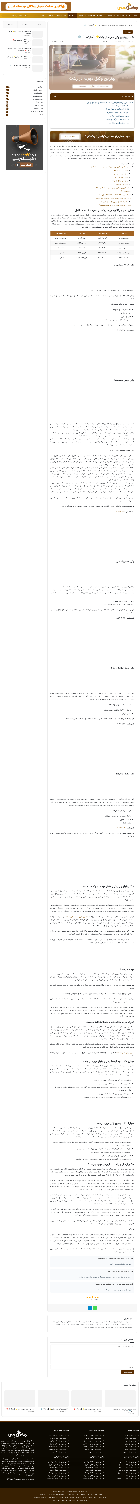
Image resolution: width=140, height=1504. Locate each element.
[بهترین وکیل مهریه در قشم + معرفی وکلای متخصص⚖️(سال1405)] (120, 1398)
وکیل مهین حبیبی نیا (121, 173)
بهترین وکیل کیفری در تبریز (93, 1449)
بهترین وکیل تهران (130, 1435)
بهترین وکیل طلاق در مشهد (92, 1475)
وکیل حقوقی (82, 15)
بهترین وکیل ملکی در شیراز (58, 1443)
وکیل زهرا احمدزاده (121, 184)
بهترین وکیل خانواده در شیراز (127, 1473)
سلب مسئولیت (73, 1500)
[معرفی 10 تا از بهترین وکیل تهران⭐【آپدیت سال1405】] (37, 34)
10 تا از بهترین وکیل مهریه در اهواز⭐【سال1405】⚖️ (55, 1409)
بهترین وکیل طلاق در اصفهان (92, 1478)
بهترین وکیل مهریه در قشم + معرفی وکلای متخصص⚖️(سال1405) (125, 1410)
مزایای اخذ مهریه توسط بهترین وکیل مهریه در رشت (113, 198)
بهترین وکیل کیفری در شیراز (92, 1441)
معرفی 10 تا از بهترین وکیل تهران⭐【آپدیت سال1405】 (19, 32)
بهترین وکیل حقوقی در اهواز (57, 1473)
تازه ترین (24, 24)
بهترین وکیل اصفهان (130, 1452)
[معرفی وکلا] (92, 136)
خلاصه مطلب (127, 96)
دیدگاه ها (10, 24)
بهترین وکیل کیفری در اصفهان (92, 1443)
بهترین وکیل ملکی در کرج (58, 1438)
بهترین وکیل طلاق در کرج (93, 1464)
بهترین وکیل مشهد (130, 1446)
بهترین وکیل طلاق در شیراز (93, 1470)
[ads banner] (24, 147)
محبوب (39, 24)
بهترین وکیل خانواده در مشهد (127, 1475)
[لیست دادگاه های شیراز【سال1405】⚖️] (37, 68)
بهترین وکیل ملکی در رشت (58, 1452)
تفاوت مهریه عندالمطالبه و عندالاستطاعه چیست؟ (115, 194)
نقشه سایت (83, 1500)
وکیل (129, 15)
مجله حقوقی (51, 15)
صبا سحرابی (130, 42)
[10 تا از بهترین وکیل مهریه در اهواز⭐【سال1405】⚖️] (53, 1398)
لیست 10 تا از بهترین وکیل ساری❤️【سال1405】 (22, 41)
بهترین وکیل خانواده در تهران (127, 1462)
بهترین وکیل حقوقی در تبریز (57, 1467)
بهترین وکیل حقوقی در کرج (57, 1464)
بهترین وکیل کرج (131, 1441)
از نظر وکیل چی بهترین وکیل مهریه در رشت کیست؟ (113, 187)
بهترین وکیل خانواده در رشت (77, 916)
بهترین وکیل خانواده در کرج (127, 1464)
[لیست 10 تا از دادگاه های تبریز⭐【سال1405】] (37, 59)
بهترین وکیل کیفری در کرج (93, 1438)
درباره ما (64, 1500)
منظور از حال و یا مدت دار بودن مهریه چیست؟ (115, 205)
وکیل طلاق (92, 15)
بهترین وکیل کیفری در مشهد (92, 1452)
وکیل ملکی (121, 15)
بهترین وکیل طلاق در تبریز (93, 1467)
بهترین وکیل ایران (130, 1438)
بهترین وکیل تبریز (131, 1443)
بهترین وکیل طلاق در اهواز (93, 1473)
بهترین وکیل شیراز (130, 1449)
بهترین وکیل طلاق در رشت (125, 1052)
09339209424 (10, 1479)
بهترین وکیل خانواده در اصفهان (126, 1478)
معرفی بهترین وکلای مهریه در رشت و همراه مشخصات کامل (111, 166)
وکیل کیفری (101, 15)
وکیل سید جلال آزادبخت (119, 180)
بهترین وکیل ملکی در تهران (57, 1435)
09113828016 (120, 511)
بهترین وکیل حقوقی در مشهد (57, 1475)
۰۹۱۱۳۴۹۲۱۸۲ (120, 828)
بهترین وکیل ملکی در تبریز (58, 1441)
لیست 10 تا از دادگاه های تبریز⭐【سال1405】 (18, 57)
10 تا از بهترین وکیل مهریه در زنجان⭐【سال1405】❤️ (20, 1409)
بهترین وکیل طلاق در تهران (92, 1462)
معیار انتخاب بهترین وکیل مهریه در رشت (114, 201)
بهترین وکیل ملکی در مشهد (57, 1449)
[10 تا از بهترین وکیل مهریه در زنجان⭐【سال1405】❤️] (19, 1398)
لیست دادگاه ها (62, 15)
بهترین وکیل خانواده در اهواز (127, 1467)
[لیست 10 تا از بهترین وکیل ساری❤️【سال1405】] (37, 42)
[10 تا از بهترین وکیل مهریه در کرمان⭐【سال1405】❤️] (86, 1398)
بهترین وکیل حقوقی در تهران (57, 1462)
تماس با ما (56, 1500)
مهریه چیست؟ (126, 191)
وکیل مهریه (72, 15)
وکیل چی (135, 15)
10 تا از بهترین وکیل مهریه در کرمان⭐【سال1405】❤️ (88, 1409)
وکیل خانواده (111, 15)
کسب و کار (38, 115)
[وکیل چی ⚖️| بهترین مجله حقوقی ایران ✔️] (128, 6)
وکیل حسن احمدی (121, 177)
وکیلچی (130, 25)
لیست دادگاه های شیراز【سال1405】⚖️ (20, 65)
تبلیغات (43, 15)
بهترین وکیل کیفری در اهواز (92, 1446)
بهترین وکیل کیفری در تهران (92, 1435)
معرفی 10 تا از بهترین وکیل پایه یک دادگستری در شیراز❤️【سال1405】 (19, 49)
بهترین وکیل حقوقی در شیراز (57, 1470)
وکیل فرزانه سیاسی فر (121, 170)
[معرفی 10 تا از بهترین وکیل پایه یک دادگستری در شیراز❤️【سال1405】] (37, 51)
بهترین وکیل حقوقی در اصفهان (56, 1478)
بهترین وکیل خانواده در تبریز (127, 1470)
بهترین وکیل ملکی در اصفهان (57, 1446)
